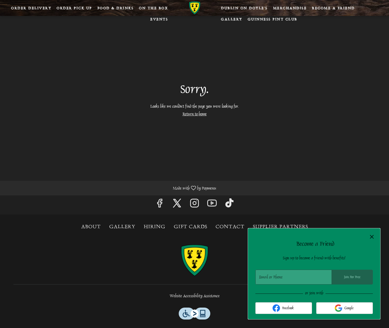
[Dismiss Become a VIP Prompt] (371, 236)
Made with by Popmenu (110, 187)
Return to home (195, 114)
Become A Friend (333, 8)
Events (159, 19)
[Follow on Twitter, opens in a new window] (177, 205)
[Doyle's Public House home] (194, 8)
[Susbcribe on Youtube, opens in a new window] (212, 205)
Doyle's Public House (194, 260)
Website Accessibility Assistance (195, 296)
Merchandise (290, 8)
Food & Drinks (115, 8)
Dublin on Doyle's (244, 8)
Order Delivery (31, 8)
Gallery (231, 19)
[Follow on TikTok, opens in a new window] (229, 205)
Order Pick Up (74, 8)
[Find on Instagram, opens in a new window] (194, 205)
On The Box (153, 8)
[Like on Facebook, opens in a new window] (159, 205)
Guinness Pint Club (272, 19)
